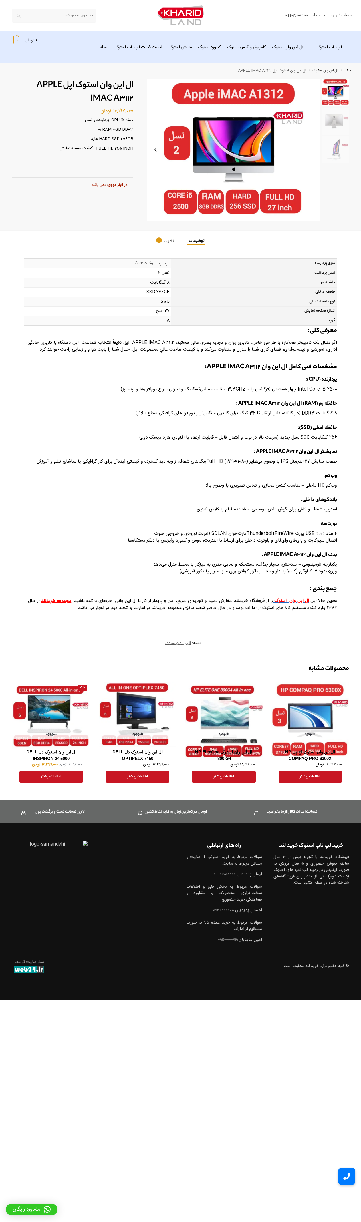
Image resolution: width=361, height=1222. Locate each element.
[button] (24, 40)
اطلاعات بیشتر (310, 777)
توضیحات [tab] (196, 241)
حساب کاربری (341, 15)
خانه (348, 71)
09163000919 (228, 940)
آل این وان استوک (325, 71)
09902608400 (225, 874)
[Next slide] (156, 150)
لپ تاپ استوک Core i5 (152, 263)
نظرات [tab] (166, 241)
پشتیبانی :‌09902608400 (305, 15)
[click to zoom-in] (233, 150)
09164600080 (223, 910)
